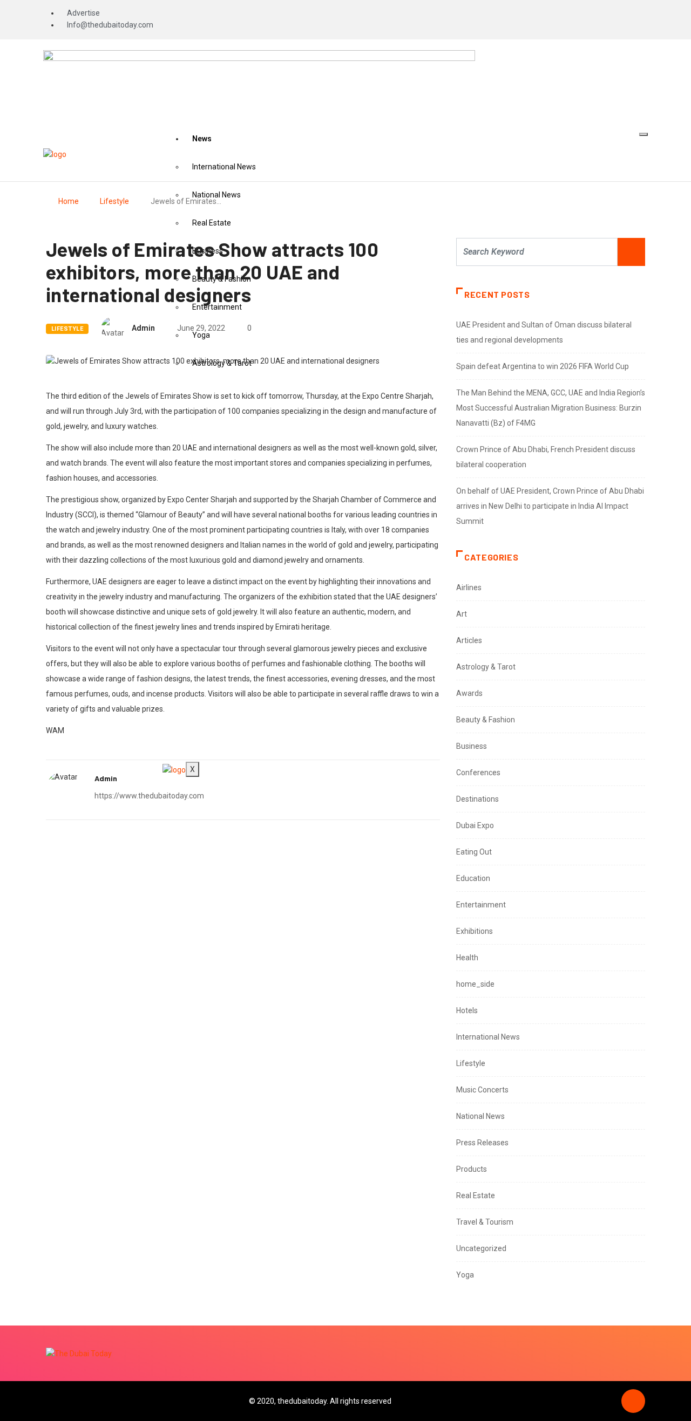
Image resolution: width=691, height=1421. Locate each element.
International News (224, 166)
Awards (469, 693)
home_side (475, 984)
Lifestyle (114, 201)
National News (480, 1116)
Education (473, 878)
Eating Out (474, 852)
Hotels (467, 1010)
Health (467, 957)
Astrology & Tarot (486, 666)
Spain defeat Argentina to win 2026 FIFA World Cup (542, 366)
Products (471, 1169)
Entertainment (481, 904)
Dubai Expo (475, 825)
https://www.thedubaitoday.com (149, 795)
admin (143, 328)
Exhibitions (474, 931)
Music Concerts (482, 1089)
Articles (469, 640)
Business (471, 746)
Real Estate (211, 222)
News (202, 138)
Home (68, 201)
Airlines (469, 587)
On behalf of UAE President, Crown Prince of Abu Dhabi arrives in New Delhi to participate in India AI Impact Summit (550, 506)
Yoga (465, 1274)
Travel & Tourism (484, 1222)
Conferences (478, 772)
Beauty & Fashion (485, 719)
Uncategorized (481, 1248)
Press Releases (482, 1142)
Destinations (477, 799)
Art (461, 614)
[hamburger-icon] (643, 134)
